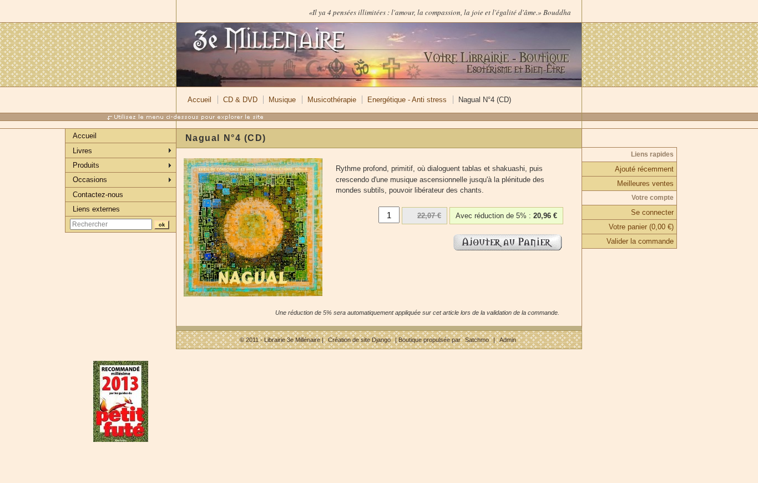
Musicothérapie (331, 99)
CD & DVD (240, 99)
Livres (82, 151)
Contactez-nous (98, 194)
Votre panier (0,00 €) (641, 227)
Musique (282, 99)
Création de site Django (359, 339)
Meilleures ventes (645, 183)
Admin (507, 339)
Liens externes (96, 209)
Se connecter (652, 212)
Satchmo (477, 339)
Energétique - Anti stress (407, 99)
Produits (86, 165)
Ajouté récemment (644, 169)
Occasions (90, 179)
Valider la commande (640, 241)
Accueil (199, 99)
